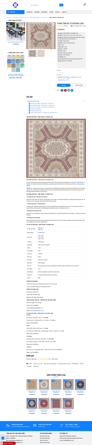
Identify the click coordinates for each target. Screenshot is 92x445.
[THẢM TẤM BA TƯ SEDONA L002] (56, 403)
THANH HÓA (36, 366)
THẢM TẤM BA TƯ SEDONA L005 (80, 391)
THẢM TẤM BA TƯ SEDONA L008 (44, 391)
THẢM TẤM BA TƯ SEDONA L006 (68, 391)
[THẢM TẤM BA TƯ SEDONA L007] (56, 384)
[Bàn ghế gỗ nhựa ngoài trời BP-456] (15, 31)
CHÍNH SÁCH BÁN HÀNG (36, 109)
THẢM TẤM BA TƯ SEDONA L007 (56, 391)
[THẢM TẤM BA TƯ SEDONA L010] (32, 384)
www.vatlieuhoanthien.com (37, 310)
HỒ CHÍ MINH (75, 363)
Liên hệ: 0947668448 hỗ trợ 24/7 (67, 440)
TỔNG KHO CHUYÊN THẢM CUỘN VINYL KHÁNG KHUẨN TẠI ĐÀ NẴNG (16, 75)
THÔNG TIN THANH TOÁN (36, 110)
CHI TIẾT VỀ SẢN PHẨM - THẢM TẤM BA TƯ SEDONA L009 (43, 107)
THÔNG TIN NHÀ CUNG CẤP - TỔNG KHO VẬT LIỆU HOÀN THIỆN (44, 112)
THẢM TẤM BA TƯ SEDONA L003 (44, 410)
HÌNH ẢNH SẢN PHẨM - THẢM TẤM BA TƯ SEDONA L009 (42, 103)
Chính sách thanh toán (45, 442)
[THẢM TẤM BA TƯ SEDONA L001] (68, 403)
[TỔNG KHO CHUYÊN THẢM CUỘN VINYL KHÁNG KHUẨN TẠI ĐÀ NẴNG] (15, 63)
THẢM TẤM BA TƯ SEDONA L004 (32, 410)
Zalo (3, 438)
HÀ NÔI (81, 363)
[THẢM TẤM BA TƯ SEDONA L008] (44, 384)
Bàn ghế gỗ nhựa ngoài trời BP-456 (16, 42)
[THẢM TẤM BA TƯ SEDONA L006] (68, 384)
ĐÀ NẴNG (29, 366)
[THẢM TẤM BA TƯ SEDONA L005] (80, 384)
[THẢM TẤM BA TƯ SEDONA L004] (32, 403)
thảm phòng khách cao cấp (64, 363)
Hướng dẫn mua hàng (44, 436)
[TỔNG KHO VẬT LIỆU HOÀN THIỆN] (15, 5)
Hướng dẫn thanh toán (45, 438)
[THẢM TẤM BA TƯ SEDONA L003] (44, 403)
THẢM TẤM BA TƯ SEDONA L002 (56, 410)
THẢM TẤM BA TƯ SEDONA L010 (32, 391)
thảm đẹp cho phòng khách (50, 363)
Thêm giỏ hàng (79, 85)
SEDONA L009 (41, 232)
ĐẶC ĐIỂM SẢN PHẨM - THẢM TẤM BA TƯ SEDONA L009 (42, 105)
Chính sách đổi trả (44, 440)
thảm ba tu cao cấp (38, 363)
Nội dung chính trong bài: (33, 101)
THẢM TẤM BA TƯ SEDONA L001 (68, 410)
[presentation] (7, 36)
